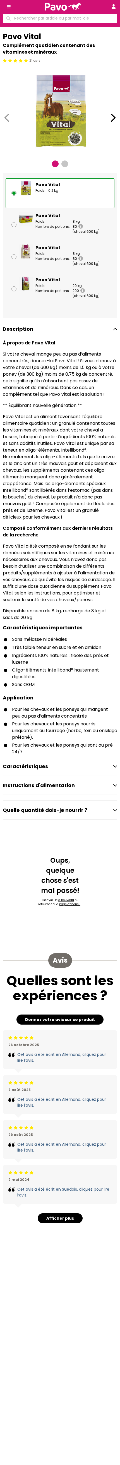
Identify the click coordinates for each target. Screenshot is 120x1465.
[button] (113, 6)
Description (18, 328)
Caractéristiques (25, 766)
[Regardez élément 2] (64, 163)
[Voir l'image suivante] (113, 118)
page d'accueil (69, 904)
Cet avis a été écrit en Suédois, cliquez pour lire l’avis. (63, 1192)
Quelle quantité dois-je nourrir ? (45, 810)
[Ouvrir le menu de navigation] (9, 7)
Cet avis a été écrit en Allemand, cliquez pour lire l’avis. (61, 1057)
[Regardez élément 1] (55, 163)
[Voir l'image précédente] (7, 118)
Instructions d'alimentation (39, 785)
